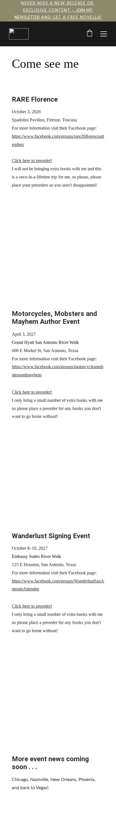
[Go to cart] (89, 33)
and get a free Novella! (71, 17)
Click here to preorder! (32, 160)
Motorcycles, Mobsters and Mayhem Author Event (55, 318)
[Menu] (103, 33)
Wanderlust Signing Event (51, 536)
